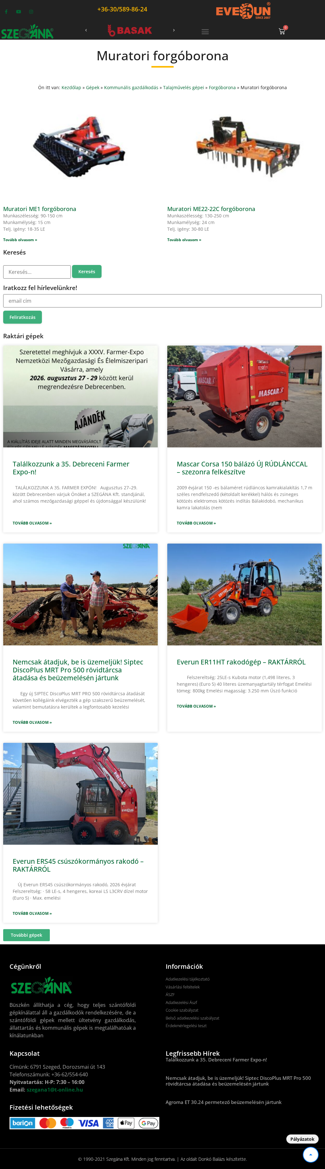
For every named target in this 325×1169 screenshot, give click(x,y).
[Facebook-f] (6, 11)
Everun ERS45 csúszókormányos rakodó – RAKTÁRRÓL (78, 865)
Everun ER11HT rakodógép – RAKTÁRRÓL (241, 661)
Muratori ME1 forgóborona (39, 209)
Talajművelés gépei (183, 87)
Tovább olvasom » (32, 523)
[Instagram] (31, 11)
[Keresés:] (37, 272)
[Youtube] (18, 11)
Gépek (92, 87)
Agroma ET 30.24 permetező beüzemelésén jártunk (224, 1102)
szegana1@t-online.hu (55, 1089)
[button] (86, 30)
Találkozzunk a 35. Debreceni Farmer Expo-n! (71, 467)
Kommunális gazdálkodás (131, 87)
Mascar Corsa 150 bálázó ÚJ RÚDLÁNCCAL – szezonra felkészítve (242, 467)
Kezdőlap (71, 87)
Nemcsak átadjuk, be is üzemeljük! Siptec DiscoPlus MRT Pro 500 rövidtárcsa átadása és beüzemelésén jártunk (78, 669)
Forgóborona (222, 87)
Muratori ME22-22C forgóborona (211, 209)
